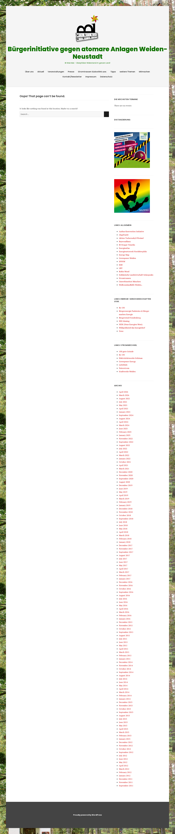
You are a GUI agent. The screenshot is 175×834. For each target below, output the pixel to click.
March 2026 (124, 395)
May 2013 (123, 725)
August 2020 (124, 482)
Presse (71, 71)
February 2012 (125, 772)
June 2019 (123, 488)
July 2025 (123, 402)
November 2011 (126, 782)
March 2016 (124, 612)
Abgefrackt (124, 234)
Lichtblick (123, 364)
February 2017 (125, 575)
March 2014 (124, 692)
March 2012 (124, 769)
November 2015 (126, 625)
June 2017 (123, 562)
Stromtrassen (125, 278)
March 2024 (124, 425)
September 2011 (126, 785)
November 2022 (126, 438)
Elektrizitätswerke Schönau (130, 358)
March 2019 (124, 498)
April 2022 (123, 452)
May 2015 (123, 645)
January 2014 (124, 699)
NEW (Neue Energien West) (130, 324)
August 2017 (124, 555)
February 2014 (125, 695)
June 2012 (123, 759)
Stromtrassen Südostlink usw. (92, 71)
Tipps (113, 71)
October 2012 (125, 749)
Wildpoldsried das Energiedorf (132, 327)
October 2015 (125, 628)
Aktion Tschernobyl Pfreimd (131, 238)
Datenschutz (106, 76)
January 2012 (124, 775)
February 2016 (125, 615)
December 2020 (125, 472)
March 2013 (124, 732)
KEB (120, 265)
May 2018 (123, 528)
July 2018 (123, 522)
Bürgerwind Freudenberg (130, 317)
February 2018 (125, 538)
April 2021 (123, 465)
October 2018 (125, 515)
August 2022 (124, 445)
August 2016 (124, 595)
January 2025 (124, 412)
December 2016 (125, 582)
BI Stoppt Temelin (127, 244)
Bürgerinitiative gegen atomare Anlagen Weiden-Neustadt (87, 53)
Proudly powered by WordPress (87, 815)
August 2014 (124, 675)
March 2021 (124, 468)
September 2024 (126, 415)
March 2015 (124, 652)
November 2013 (126, 705)
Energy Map (124, 254)
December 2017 (125, 545)
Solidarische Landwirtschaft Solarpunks (136, 275)
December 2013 (125, 702)
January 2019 (124, 505)
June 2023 (123, 428)
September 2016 (126, 592)
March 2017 (124, 572)
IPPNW (122, 261)
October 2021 (125, 462)
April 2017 (123, 568)
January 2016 (124, 618)
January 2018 (124, 542)
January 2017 (124, 578)
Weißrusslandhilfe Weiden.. (130, 285)
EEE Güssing (124, 321)
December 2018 (125, 508)
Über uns (29, 71)
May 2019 (123, 492)
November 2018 (126, 512)
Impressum (90, 76)
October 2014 (125, 669)
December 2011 (125, 779)
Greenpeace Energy (127, 361)
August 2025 (124, 398)
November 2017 (126, 548)
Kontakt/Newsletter (72, 76)
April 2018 (123, 532)
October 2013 (125, 709)
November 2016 (126, 585)
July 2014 (123, 679)
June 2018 (123, 525)
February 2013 (125, 735)
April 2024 (123, 422)
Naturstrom (124, 368)
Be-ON (122, 307)
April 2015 (123, 648)
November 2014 (126, 665)
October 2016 (125, 588)
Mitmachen (144, 71)
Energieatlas (124, 248)
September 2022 (126, 442)
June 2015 (123, 642)
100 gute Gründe (126, 351)
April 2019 (123, 495)
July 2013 (123, 719)
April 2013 (123, 729)
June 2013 (123, 722)
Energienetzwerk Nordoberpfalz (133, 251)
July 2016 (123, 598)
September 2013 (126, 712)
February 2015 (125, 655)
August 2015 (124, 635)
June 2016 (123, 602)
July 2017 (123, 558)
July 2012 (123, 755)
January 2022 (124, 458)
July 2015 (123, 638)
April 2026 (123, 392)
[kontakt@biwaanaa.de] (152, 9)
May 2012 (123, 762)
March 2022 (124, 455)
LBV (120, 268)
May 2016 (123, 605)
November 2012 (126, 745)
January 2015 (124, 658)
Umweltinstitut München (130, 281)
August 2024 (124, 418)
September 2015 (126, 632)
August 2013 (124, 715)
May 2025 (123, 405)
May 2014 (123, 685)
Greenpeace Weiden (127, 258)
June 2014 (123, 682)
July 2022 (123, 448)
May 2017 (123, 565)
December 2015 (125, 622)
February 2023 (125, 432)
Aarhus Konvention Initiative (131, 231)
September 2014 (126, 672)
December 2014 (125, 662)
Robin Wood (124, 271)
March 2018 (124, 535)
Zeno (121, 331)
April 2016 (123, 608)
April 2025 (123, 408)
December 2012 (125, 742)
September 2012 (126, 752)
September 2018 (126, 518)
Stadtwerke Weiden (127, 371)
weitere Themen (127, 71)
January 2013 (124, 739)
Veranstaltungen (56, 71)
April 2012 (123, 765)
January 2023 (124, 435)
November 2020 (126, 475)
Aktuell (40, 71)
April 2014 (123, 689)
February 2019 (125, 502)
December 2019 (125, 485)
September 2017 (126, 552)
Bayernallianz (125, 241)
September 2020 (126, 478)
